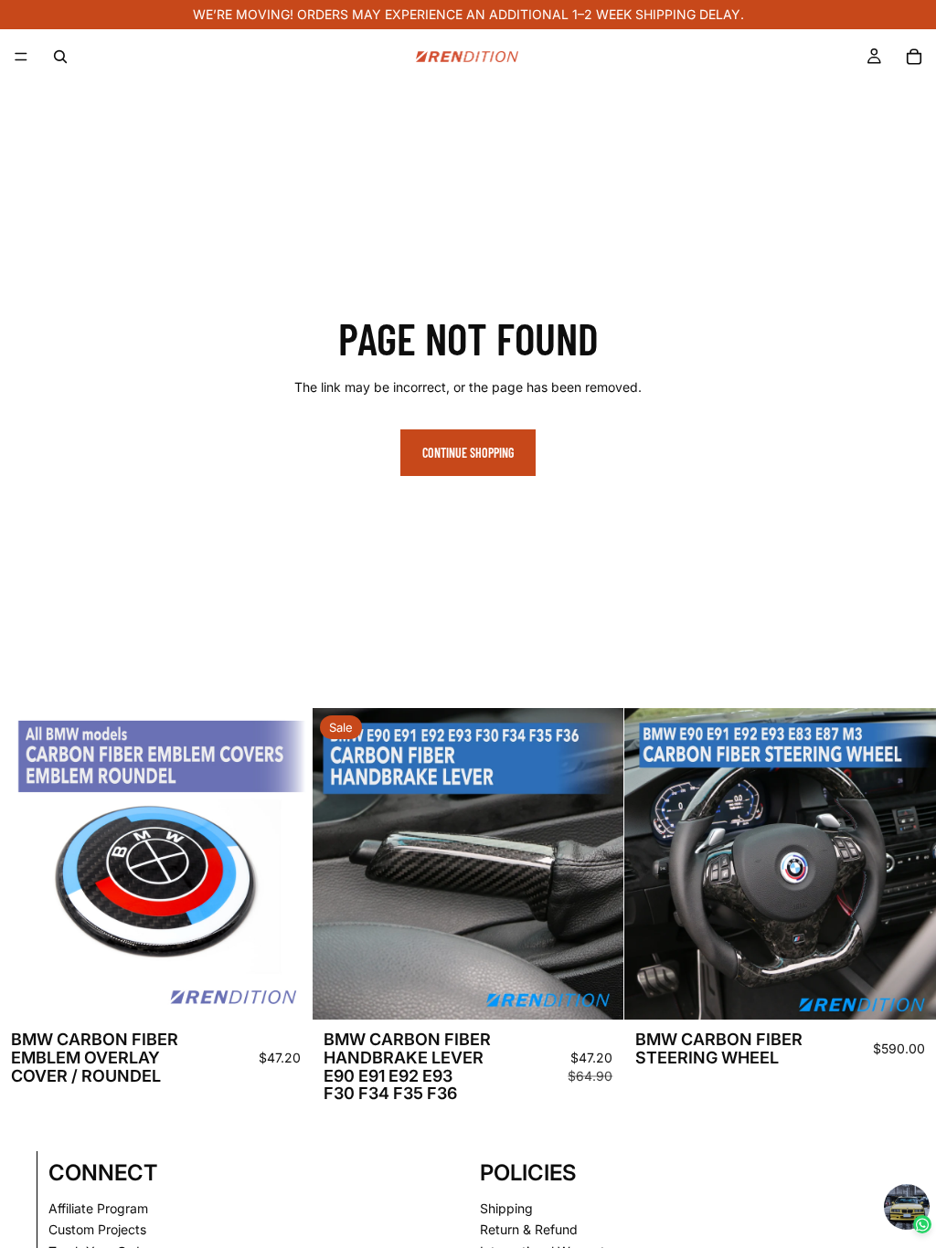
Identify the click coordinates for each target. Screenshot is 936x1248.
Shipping (506, 1208)
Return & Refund (529, 1230)
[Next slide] (284, 864)
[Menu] (21, 57)
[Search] (60, 57)
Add (611, 991)
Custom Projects (97, 1230)
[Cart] (914, 57)
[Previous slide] (27, 864)
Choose (299, 991)
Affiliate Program (98, 1208)
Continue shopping (468, 452)
